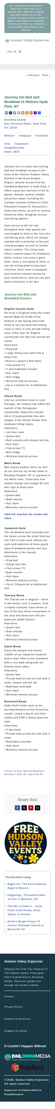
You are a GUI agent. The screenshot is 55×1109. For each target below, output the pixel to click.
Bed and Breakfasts (34, 771)
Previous (33, 75)
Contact (9, 996)
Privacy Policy (13, 1007)
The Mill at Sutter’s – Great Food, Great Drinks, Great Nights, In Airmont (25, 910)
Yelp (8, 144)
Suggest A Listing (15, 1031)
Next (45, 75)
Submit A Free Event (17, 1019)
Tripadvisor (23, 144)
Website (11, 135)
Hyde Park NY (35, 774)
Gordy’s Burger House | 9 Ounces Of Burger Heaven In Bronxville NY (26, 925)
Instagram (27, 135)
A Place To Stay (13, 771)
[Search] (21, 52)
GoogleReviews (16, 148)
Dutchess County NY (15, 774)
